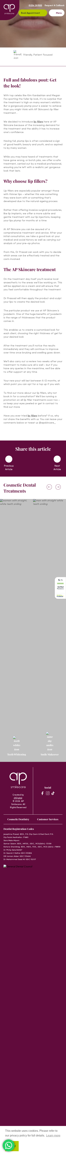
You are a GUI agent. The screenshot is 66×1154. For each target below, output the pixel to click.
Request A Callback (54, 6)
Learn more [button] (53, 1135)
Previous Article (9, 468)
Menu (59, 13)
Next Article (57, 468)
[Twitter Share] (37, 463)
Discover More (14, 649)
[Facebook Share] (29, 463)
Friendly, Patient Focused (37, 55)
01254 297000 (35, 6)
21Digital (18, 798)
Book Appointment (30, 13)
